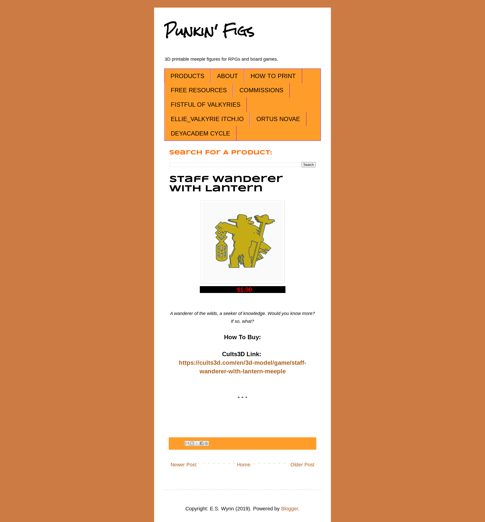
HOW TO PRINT (273, 76)
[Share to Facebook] (201, 443)
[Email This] (187, 443)
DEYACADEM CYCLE (200, 133)
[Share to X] (196, 443)
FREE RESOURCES (199, 90)
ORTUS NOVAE (278, 119)
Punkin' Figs (209, 31)
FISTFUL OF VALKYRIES (205, 104)
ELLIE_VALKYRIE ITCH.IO (207, 119)
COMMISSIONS (261, 90)
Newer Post (184, 464)
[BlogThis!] (192, 443)
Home (243, 464)
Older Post (302, 464)
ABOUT (227, 76)
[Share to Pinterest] (206, 443)
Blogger (289, 508)
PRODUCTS (187, 76)
